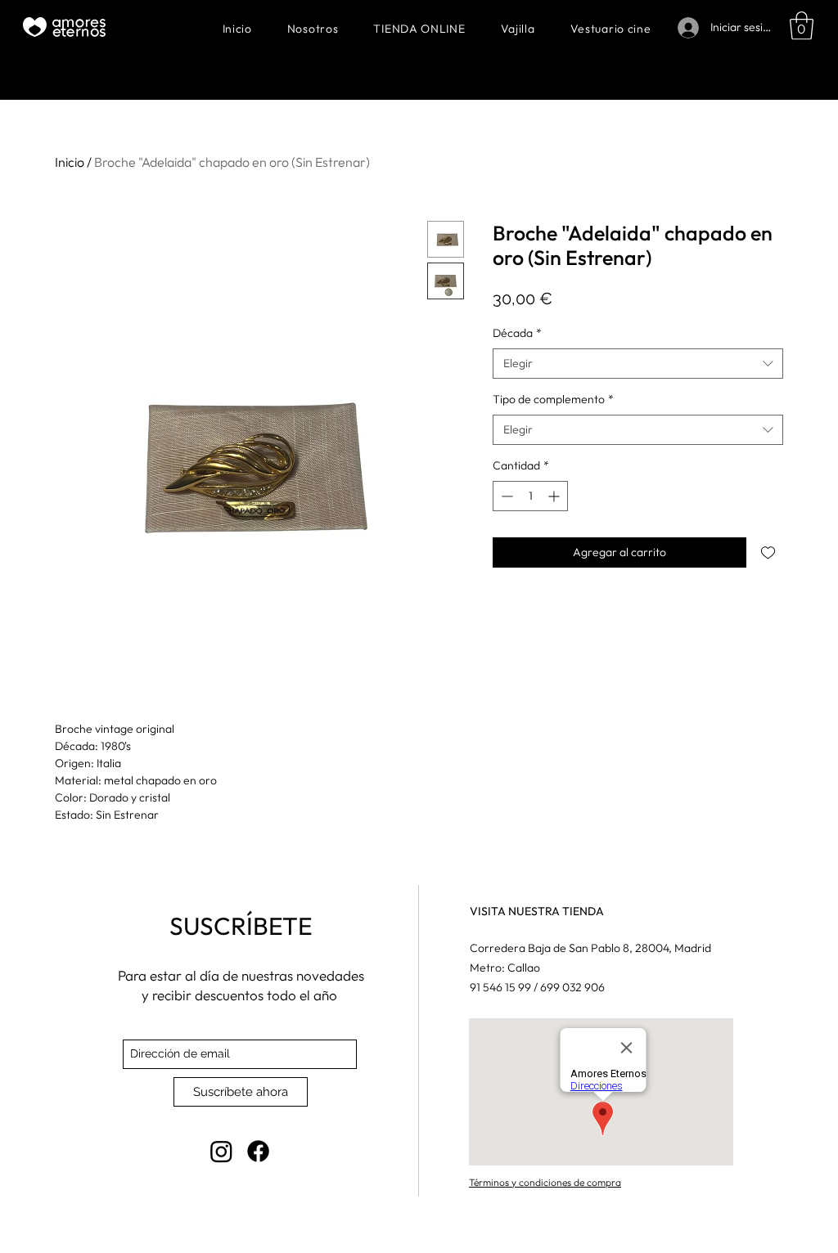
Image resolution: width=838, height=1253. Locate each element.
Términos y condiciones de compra (545, 1182)
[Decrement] (505, 496)
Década (517, 333)
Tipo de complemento (553, 399)
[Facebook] (258, 1151)
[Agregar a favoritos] (768, 552)
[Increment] (555, 496)
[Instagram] (221, 1151)
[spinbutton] (530, 496)
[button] (801, 25)
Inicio (69, 162)
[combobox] (638, 363)
